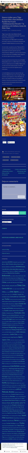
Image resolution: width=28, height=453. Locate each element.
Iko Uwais (9, 332)
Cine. (19, 285)
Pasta (15, 389)
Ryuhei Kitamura (22, 396)
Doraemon (4, 305)
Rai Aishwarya (21, 394)
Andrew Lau (8, 266)
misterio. (23, 376)
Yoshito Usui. (14, 160)
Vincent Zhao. (4, 431)
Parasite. (18, 387)
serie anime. (15, 403)
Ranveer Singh (4, 396)
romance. (17, 396)
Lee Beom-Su (16, 361)
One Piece (23, 385)
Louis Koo (22, 366)
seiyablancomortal (16, 30)
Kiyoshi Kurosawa (10, 357)
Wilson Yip (10, 431)
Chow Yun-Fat (15, 282)
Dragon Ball (5, 308)
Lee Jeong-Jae (7, 363)
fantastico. (12, 313)
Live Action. (15, 366)
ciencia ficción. (13, 285)
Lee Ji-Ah (11, 363)
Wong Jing (19, 431)
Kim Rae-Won (19, 353)
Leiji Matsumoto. (6, 366)
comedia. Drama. (6, 296)
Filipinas (4, 315)
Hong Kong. (13, 327)
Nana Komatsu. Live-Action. (7, 380)
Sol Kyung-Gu (22, 409)
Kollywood (4, 359)
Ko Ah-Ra (16, 357)
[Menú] (4, 11)
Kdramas (12, 349)
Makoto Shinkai (20, 368)
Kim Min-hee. (13, 353)
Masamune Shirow (16, 372)
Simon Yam (4, 409)
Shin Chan (5, 160)
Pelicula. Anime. (16, 157)
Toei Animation (10, 425)
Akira (5, 264)
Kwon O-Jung (10, 361)
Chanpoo (4, 228)
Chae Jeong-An (15, 279)
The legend (4, 423)
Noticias (11, 153)
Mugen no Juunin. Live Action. (15, 378)
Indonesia (22, 332)
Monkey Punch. (5, 378)
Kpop (22, 359)
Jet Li (11, 342)
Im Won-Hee (13, 332)
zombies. (10, 439)
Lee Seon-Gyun (16, 363)
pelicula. (19, 389)
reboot (9, 396)
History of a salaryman (19, 325)
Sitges (13, 409)
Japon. (20, 337)
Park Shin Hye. (11, 389)
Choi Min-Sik (9, 282)
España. (6, 310)
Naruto (21, 380)
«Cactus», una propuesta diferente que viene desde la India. (20, 171)
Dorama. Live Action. (16, 306)
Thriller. (22, 423)
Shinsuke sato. (7, 407)
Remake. (12, 396)
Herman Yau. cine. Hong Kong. (12, 323)
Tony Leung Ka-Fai (22, 427)
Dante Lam (20, 299)
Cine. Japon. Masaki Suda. (17, 288)
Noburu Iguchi (21, 383)
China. (4, 282)
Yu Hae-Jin (6, 437)
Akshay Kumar (17, 264)
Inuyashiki (4, 334)
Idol (5, 332)
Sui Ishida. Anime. (5, 415)
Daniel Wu (16, 299)
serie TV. (22, 403)
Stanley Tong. (4, 413)
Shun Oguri (18, 407)
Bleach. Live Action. (19, 271)
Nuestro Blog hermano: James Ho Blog (12, 237)
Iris (9, 334)
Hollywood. (5, 327)
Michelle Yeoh (18, 376)
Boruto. (3, 279)
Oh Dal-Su (7, 385)
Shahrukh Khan (4, 405)
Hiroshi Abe (13, 325)
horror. (3, 329)
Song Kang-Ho (6, 411)
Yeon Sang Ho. (15, 433)
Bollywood (6, 275)
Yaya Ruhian (9, 433)
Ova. (16, 387)
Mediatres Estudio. (11, 376)
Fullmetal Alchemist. (15, 315)
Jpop (23, 346)
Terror (16, 420)
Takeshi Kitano (16, 417)
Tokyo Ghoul (20, 425)
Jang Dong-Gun (14, 337)
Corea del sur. (14, 296)
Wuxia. (5, 433)
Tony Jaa (8, 427)
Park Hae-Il (7, 389)
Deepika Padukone (8, 301)
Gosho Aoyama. (22, 319)
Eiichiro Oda (20, 308)
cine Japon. (6, 157)
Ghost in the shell (10, 317)
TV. (14, 429)
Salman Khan (8, 400)
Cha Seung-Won (22, 279)
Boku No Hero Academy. (14, 273)
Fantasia (8, 313)
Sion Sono (9, 409)
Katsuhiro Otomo (7, 349)
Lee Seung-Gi (22, 363)
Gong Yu (16, 319)
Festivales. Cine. (19, 313)
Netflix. (4, 383)
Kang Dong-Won (18, 347)
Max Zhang (20, 374)
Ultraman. (17, 429)
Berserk (13, 271)
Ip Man (7, 334)
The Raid (8, 423)
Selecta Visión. (6, 403)
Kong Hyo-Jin (8, 359)
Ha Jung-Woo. (18, 321)
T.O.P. (10, 415)
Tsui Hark (11, 429)
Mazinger (4, 376)
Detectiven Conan (16, 301)
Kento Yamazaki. (5, 351)
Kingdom (4, 357)
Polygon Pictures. (21, 392)
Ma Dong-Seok (13, 368)
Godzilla (4, 319)
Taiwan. (19, 415)
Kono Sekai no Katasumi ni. (16, 359)
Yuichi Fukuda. (11, 437)
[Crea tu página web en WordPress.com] (14, 1)
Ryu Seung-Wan (11, 398)
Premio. (3, 394)
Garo (5, 317)
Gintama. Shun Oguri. (19, 317)
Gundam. (7, 321)
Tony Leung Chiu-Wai (14, 427)
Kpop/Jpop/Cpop (5, 153)
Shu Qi (22, 407)
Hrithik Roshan (8, 329)
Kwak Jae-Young (5, 361)
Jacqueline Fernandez (6, 337)
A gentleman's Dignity (21, 262)
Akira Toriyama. (10, 264)
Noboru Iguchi (16, 383)
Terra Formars (10, 420)
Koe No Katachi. (21, 357)
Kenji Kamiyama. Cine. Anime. (19, 349)
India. (18, 332)
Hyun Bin (24, 329)
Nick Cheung (10, 383)
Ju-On (3, 347)
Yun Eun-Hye (18, 437)
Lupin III (4, 368)
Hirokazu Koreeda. (6, 325)
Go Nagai (9, 319)
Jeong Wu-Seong (7, 342)
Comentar (21, 196)
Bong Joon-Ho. (14, 278)
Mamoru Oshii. (12, 370)
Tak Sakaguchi (22, 417)
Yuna (15, 437)
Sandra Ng (20, 400)
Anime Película (11, 151)
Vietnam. (24, 429)
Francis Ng (8, 315)
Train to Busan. (5, 429)
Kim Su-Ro (10, 355)
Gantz (20, 315)
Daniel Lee (12, 299)
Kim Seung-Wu (5, 355)
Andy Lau (13, 266)
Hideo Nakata (21, 323)
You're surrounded (13, 435)
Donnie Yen (22, 303)
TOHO (15, 425)
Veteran (20, 429)
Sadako (16, 398)
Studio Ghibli (21, 413)
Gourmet (3, 321)
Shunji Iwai (14, 407)
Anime (6, 151)
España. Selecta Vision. (14, 310)
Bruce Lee (7, 279)
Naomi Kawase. (16, 380)
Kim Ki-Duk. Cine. (8, 353)
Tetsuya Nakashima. (22, 420)
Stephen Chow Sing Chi (12, 413)
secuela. (24, 400)
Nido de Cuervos (6, 253)
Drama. (10, 308)
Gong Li (13, 319)
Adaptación (15, 262)
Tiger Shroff (4, 425)
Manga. (18, 370)
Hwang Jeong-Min (17, 329)
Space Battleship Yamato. (16, 411)
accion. (10, 262)
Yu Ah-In (18, 435)
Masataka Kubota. (13, 374)
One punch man (5, 387)
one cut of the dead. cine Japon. (15, 385)
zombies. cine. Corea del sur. (18, 439)
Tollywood (4, 427)
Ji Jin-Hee (13, 342)
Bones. (11, 275)
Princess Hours (8, 394)
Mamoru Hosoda (6, 370)
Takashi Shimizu (9, 417)
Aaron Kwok (5, 262)
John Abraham (18, 342)
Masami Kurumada (8, 372)
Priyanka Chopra (15, 394)
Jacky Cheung (19, 334)
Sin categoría (16, 153)
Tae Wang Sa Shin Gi (14, 415)
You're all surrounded (5, 435)
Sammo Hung (14, 400)
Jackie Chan (13, 334)
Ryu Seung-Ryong (5, 398)
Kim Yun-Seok (20, 355)
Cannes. (10, 279)
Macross (7, 368)
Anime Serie (17, 151)
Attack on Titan (8, 271)
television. (4, 420)
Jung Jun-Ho (11, 347)
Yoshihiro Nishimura (22, 433)
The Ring (13, 423)
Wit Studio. (15, 431)
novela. (3, 385)
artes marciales (13, 269)
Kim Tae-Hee (14, 355)
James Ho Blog (5, 249)
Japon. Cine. (6, 340)
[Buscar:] (14, 213)
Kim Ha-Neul (11, 351)
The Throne (17, 423)
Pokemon (16, 392)
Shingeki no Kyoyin (16, 405)
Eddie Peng (15, 308)
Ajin (3, 264)
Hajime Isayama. (12, 321)
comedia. (14, 294)
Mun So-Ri (23, 378)
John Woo (5, 344)
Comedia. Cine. (20, 294)
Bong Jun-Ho (21, 278)
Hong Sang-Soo (20, 327)
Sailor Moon (20, 398)
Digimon (17, 303)
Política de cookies (14, 447)
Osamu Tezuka (11, 387)
